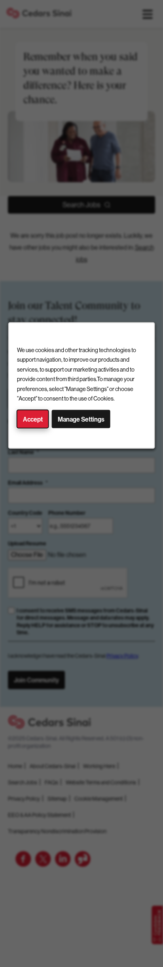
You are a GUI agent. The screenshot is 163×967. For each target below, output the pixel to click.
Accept (33, 419)
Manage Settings (81, 419)
